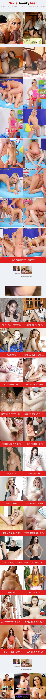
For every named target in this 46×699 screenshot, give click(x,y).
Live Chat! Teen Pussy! (23, 260)
